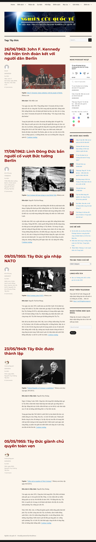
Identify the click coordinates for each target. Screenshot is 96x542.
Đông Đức (11, 185)
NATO (6, 287)
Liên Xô (14, 285)
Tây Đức (6, 82)
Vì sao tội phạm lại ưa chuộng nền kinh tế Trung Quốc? (83, 157)
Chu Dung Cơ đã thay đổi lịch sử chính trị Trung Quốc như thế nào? (83, 215)
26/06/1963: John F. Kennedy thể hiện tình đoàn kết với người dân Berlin (32, 54)
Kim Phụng (7, 173)
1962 (9, 181)
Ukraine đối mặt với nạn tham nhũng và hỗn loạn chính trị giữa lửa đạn (82, 149)
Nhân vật (31, 4)
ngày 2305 (11, 374)
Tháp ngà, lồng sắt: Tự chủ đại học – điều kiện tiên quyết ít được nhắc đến (80, 103)
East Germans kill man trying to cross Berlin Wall (41, 195)
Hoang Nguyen (9, 366)
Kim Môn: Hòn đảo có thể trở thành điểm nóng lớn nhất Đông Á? (84, 206)
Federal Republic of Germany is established (40, 388)
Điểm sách (56, 4)
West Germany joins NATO (35, 295)
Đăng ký (73, 332)
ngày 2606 (13, 80)
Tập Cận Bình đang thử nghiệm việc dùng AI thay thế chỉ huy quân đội (83, 197)
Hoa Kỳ (10, 285)
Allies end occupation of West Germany (39, 481)
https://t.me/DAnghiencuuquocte (82, 301)
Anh (9, 281)
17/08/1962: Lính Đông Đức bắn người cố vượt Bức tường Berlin (34, 156)
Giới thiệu (76, 4)
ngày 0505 (11, 466)
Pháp (13, 289)
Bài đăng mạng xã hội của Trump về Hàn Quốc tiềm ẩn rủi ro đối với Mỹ (83, 182)
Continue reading (32, 137)
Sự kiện (39, 4)
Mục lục (65, 4)
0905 (6, 281)
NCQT (6, 71)
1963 (5, 78)
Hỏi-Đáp (48, 4)
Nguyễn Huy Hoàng (10, 375)
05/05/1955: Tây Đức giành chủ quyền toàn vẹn (34, 443)
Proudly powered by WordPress (27, 536)
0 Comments (8, 87)
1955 (5, 466)
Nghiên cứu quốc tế (10, 536)
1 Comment (7, 473)
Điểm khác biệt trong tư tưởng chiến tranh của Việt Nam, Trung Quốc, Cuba (81, 243)
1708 (5, 181)
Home (13, 4)
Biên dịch (20, 4)
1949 (5, 374)
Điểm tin (87, 4)
